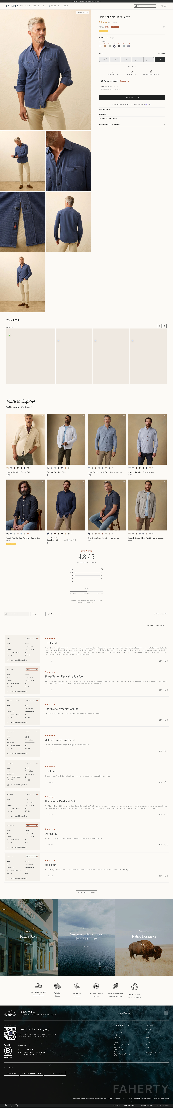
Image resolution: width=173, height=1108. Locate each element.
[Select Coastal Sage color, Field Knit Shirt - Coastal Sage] (68, 468)
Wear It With (81, 12)
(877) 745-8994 (28, 1049)
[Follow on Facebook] (10, 1105)
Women (27, 6)
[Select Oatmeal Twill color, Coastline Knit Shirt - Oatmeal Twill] (7, 468)
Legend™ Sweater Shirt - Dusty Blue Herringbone (105, 472)
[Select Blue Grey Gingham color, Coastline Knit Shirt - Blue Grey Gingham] (11, 468)
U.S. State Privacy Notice (146, 1105)
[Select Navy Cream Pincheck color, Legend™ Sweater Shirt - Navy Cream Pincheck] (102, 468)
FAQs (115, 1035)
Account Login (118, 1032)
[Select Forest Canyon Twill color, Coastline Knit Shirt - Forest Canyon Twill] (18, 468)
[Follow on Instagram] (16, 1105)
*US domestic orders (38, 995)
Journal (147, 1042)
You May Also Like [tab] (12, 407)
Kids (44, 6)
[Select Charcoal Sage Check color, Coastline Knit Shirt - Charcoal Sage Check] (21, 468)
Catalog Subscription (121, 1042)
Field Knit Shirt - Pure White (56, 472)
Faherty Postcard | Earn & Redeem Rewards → (86, 1)
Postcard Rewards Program (154, 1035)
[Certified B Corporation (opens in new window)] (8, 1051)
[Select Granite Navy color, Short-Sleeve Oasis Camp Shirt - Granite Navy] (89, 533)
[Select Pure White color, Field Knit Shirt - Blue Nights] (100, 45)
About (65, 6)
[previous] (160, 326)
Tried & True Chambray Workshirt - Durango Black (23, 538)
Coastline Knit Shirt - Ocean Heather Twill (61, 540)
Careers (148, 1050)
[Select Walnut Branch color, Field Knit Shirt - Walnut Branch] (65, 468)
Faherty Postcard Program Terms (122, 1055)
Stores (147, 1047)
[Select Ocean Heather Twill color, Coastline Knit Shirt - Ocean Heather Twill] (24, 468)
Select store (124, 81)
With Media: (51, 614)
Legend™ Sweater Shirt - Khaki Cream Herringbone (146, 538)
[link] (30, 356)
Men (21, 6)
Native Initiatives (150, 1040)
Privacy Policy (131, 1105)
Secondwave (137, 997)
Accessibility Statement (121, 1045)
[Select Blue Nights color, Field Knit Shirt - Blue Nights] (62, 468)
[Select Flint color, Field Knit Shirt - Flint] (51, 468)
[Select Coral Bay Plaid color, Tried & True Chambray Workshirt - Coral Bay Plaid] (18, 533)
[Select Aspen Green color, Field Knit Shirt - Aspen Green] (55, 468)
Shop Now (144, 944)
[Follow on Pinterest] (5, 1105)
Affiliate (147, 1045)
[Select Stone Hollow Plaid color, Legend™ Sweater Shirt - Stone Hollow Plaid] (92, 468)
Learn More (86, 946)
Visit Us (29, 944)
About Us (148, 1030)
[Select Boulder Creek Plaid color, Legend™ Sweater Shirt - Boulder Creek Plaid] (96, 468)
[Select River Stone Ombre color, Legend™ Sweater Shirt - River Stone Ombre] (109, 468)
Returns (116, 1040)
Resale (53, 6)
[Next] (170, 1)
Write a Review (160, 614)
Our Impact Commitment (115, 996)
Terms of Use (118, 1047)
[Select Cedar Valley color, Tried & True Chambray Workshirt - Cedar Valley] (28, 533)
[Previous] (3, 1)
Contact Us (117, 1030)
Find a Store (11, 1073)
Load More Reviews (86, 893)
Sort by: (150, 625)
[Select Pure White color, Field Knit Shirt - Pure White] (48, 468)
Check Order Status (54, 1073)
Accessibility (116, 1105)
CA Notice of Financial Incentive (121, 1051)
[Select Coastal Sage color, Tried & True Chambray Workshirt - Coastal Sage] (24, 533)
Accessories (36, 6)
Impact (147, 1032)
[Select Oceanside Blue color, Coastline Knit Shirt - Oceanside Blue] (129, 468)
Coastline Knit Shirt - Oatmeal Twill (18, 472)
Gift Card (117, 1037)
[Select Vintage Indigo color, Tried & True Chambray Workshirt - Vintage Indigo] (21, 533)
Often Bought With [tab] (27, 407)
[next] (165, 326)
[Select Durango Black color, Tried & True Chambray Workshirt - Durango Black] (7, 533)
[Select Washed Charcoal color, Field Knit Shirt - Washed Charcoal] (58, 468)
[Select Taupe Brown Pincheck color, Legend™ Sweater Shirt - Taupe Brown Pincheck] (106, 468)
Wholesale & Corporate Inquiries (152, 1053)
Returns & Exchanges (31, 1073)
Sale (59, 6)
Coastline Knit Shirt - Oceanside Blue (141, 472)
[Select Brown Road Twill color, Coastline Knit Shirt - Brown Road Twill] (14, 468)
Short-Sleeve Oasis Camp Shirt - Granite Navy (104, 538)
